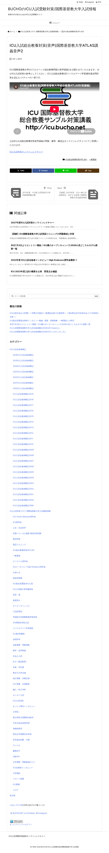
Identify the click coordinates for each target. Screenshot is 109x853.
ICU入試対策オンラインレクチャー (26, 151)
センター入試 (18, 695)
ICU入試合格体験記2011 (23, 438)
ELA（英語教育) (19, 661)
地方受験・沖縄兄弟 (21, 678)
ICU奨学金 (17, 522)
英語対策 (16, 539)
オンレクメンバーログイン (21, 824)
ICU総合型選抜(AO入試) (23, 583)
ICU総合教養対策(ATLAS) (74, 31)
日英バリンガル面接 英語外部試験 (27, 533)
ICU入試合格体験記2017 (23, 405)
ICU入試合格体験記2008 (23, 455)
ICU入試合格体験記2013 (23, 427)
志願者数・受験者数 (21, 645)
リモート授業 (18, 779)
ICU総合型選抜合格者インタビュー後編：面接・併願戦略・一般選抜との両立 (42, 320)
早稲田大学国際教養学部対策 (25, 617)
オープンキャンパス (21, 606)
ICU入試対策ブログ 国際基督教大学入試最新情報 (39, 31)
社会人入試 (17, 656)
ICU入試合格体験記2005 (23, 472)
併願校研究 (17, 728)
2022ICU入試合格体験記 (23, 377)
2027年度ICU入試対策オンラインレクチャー (32, 222)
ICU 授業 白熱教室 (21, 684)
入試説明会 (17, 611)
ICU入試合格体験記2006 (23, 466)
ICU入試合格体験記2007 (23, 461)
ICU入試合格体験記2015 (23, 416)
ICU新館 (16, 784)
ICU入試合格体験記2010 (23, 444)
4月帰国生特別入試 (21, 622)
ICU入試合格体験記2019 (23, 394)
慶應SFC (16, 751)
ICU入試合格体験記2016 (23, 411)
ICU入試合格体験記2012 (23, 433)
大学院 (15, 712)
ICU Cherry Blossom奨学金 (24, 516)
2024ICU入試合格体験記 (23, 366)
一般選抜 (93, 159)
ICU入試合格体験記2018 (23, 399)
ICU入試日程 (18, 701)
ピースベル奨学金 (20, 561)
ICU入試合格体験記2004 (23, 477)
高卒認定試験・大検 (21, 740)
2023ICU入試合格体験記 (23, 371)
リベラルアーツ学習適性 (23, 628)
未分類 (12, 795)
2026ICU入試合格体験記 (23, 355)
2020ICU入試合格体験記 (23, 388)
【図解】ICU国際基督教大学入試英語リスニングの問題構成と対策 (42, 234)
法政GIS (16, 756)
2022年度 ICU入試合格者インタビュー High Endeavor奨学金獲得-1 (44, 260)
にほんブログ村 (16, 805)
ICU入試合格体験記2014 (23, 422)
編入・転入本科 (19, 689)
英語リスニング (19, 544)
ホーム (12, 31)
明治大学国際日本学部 (22, 734)
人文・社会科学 (19, 528)
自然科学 (16, 639)
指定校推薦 (17, 578)
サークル (16, 745)
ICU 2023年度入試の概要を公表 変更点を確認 (34, 271)
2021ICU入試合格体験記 (23, 383)
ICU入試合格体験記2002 (23, 489)
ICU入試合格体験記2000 (23, 500)
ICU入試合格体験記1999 (23, 505)
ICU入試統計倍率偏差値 (23, 589)
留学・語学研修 (19, 650)
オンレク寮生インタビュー (24, 706)
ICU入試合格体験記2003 (23, 483)
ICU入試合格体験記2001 (23, 494)
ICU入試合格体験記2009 (23, 450)
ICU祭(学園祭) (19, 634)
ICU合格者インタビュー (23, 767)
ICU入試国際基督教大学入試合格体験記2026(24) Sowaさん (35, 328)
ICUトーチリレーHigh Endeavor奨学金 (29, 567)
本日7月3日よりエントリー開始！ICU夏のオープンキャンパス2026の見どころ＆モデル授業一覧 (50, 324)
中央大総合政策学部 (21, 723)
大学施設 (16, 773)
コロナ (15, 790)
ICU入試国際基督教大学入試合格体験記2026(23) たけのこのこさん (38, 331)
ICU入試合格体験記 (18, 349)
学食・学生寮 (18, 667)
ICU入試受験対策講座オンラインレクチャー (27, 836)
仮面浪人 (16, 600)
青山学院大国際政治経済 (23, 717)
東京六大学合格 (19, 673)
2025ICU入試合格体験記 (23, 360)
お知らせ (16, 572)
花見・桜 (16, 595)
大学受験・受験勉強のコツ (24, 762)
